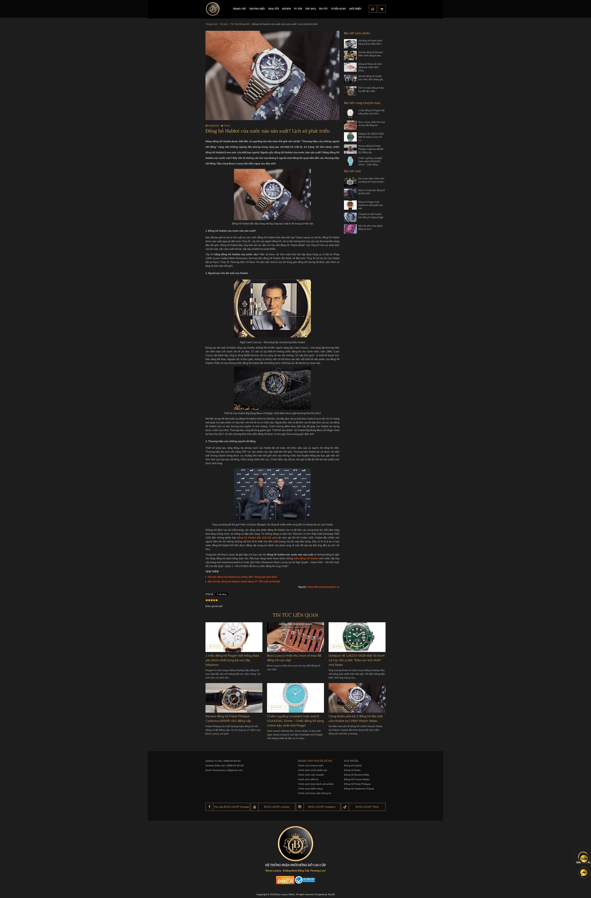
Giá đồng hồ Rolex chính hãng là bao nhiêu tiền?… (370, 42)
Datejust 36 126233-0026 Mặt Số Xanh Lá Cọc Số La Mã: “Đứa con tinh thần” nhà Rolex (357, 660)
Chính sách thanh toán (310, 765)
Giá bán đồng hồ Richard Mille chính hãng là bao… (370, 54)
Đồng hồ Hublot (353, 765)
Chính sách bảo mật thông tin (314, 793)
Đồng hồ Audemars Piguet (359, 788)
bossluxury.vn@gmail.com (228, 770)
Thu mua (310, 8)
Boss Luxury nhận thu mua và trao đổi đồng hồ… (371, 124)
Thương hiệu (257, 8)
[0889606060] (584, 858)
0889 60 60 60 (232, 760)
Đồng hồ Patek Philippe (357, 783)
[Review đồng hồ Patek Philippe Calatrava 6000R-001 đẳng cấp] (350, 149)
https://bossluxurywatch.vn (323, 587)
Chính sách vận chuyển (311, 774)
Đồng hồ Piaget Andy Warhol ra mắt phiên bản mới (370, 205)
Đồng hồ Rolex (352, 770)
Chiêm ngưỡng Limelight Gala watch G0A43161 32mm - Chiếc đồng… (370, 161)
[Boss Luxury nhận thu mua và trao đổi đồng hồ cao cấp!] (350, 125)
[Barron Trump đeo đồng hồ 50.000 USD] (350, 193)
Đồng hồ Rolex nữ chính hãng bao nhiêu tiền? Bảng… (370, 67)
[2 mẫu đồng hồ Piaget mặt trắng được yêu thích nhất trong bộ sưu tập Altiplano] (350, 113)
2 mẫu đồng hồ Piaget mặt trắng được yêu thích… (371, 112)
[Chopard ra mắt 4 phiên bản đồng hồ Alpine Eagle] (350, 217)
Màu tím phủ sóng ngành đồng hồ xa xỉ (370, 227)
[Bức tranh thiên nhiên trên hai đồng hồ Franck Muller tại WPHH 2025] (350, 181)
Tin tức (323, 8)
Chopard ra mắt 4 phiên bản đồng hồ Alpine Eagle (370, 216)
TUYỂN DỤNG (338, 8)
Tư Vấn (298, 8)
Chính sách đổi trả (308, 779)
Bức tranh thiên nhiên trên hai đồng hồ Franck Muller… (371, 180)
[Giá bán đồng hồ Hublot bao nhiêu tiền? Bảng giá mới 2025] (350, 79)
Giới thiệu (355, 8)
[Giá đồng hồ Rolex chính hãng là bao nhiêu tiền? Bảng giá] (350, 43)
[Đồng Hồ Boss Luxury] (212, 9)
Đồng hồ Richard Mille (356, 774)
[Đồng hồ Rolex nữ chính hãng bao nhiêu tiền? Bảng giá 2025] (350, 67)
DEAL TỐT (273, 8)
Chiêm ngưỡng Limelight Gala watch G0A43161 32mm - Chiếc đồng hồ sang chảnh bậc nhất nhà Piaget (295, 720)
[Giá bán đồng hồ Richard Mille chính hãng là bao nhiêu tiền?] (350, 55)
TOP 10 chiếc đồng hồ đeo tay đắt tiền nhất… (371, 90)
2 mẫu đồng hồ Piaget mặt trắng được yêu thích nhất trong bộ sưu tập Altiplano (232, 660)
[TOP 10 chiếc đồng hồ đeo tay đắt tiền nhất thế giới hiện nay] (350, 91)
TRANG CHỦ (239, 8)
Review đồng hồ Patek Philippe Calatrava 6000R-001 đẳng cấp (371, 149)
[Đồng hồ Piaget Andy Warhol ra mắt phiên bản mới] (350, 205)
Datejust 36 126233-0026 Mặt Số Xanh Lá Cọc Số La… (371, 137)
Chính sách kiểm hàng (310, 788)
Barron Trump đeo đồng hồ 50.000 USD (371, 192)
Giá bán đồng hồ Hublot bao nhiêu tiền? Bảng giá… (371, 78)
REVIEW (286, 8)
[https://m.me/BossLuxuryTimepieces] (584, 872)
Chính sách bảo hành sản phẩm (316, 783)
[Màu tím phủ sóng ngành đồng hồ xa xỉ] (350, 229)
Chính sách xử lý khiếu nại (312, 770)
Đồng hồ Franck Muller (357, 779)
